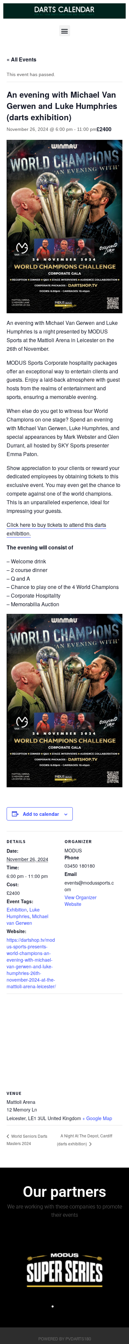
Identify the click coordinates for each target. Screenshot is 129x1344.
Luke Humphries (23, 912)
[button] (64, 30)
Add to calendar (41, 814)
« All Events (21, 59)
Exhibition (17, 909)
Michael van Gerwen (27, 919)
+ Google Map (97, 1118)
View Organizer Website (80, 900)
